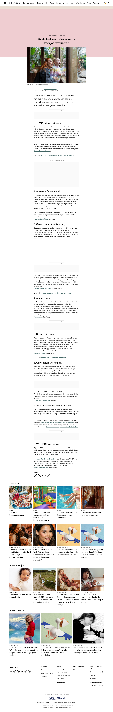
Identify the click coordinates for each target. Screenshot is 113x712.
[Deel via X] (48, 475)
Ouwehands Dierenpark (42, 400)
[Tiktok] (29, 671)
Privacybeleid (48, 702)
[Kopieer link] (35, 475)
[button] (58, 702)
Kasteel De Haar (39, 353)
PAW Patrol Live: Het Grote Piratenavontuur (57, 423)
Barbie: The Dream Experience (46, 459)
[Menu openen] (5, 3)
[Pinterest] (26, 671)
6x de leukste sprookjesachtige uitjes (54, 358)
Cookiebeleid (40, 702)
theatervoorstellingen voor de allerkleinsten (62, 427)
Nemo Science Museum (42, 151)
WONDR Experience (41, 467)
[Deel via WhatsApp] (39, 475)
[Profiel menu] (105, 3)
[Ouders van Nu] (14, 3)
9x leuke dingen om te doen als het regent (56, 293)
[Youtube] (22, 671)
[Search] (108, 3)
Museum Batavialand (41, 219)
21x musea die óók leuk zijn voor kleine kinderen (58, 155)
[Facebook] (14, 671)
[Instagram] (18, 671)
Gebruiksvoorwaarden (70, 702)
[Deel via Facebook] (44, 475)
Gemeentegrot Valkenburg (43, 288)
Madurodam (38, 317)
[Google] (11, 671)
